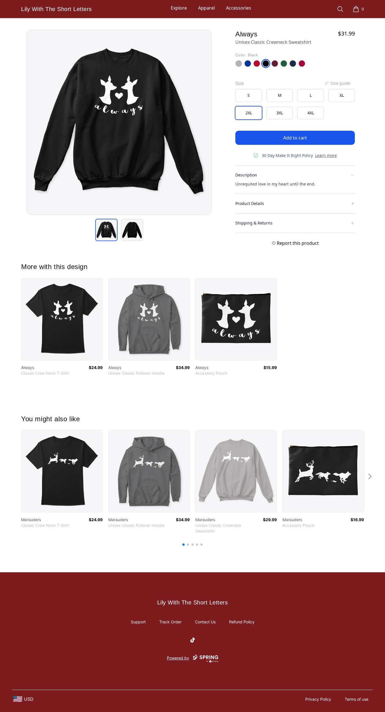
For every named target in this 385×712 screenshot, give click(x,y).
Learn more (326, 155)
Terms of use (356, 699)
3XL (279, 112)
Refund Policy (242, 621)
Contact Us (205, 621)
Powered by (178, 658)
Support (138, 621)
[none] (337, 83)
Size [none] (239, 83)
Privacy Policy (318, 699)
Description (246, 175)
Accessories (238, 8)
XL (342, 95)
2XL (248, 112)
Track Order (170, 621)
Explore (179, 8)
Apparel (206, 8)
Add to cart (295, 138)
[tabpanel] (119, 122)
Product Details (249, 203)
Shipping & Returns (254, 223)
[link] (61, 319)
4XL (310, 112)
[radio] (248, 95)
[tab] (106, 230)
